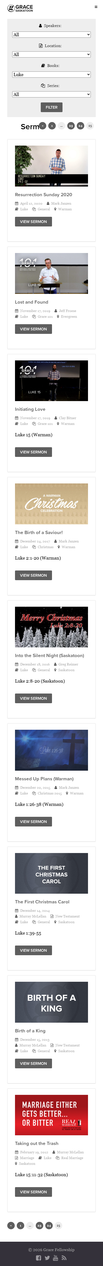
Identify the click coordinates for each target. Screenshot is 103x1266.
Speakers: (53, 25)
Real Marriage (72, 1158)
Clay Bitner (67, 418)
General (44, 209)
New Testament (68, 916)
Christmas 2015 (50, 793)
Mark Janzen (61, 203)
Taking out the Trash (36, 1143)
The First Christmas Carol (42, 901)
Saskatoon (66, 670)
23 (71, 125)
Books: (53, 65)
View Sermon (33, 221)
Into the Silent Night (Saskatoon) (49, 655)
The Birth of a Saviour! (39, 532)
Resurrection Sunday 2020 (43, 194)
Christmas (46, 547)
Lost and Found (31, 302)
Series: (53, 85)
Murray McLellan (33, 916)
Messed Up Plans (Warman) (44, 778)
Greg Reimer (68, 664)
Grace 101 (45, 316)
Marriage (27, 1158)
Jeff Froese (67, 311)
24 (80, 125)
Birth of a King (30, 1030)
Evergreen (69, 316)
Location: (53, 45)
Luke (24, 209)
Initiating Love (30, 409)
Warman (65, 209)
